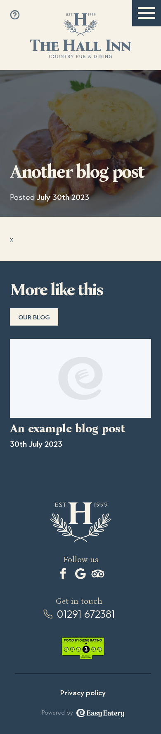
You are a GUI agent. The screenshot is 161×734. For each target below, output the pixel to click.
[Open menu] (146, 13)
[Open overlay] (15, 15)
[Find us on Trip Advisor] (97, 573)
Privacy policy (83, 693)
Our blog (34, 317)
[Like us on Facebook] (63, 573)
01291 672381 (86, 614)
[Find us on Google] (80, 573)
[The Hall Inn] (80, 35)
